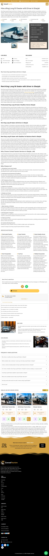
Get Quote (15, 290)
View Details (24, 298)
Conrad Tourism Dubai (29, 92)
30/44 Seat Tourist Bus (8, 407)
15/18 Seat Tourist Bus (24, 407)
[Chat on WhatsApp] (46, 553)
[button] (47, 4)
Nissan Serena (37, 407)
